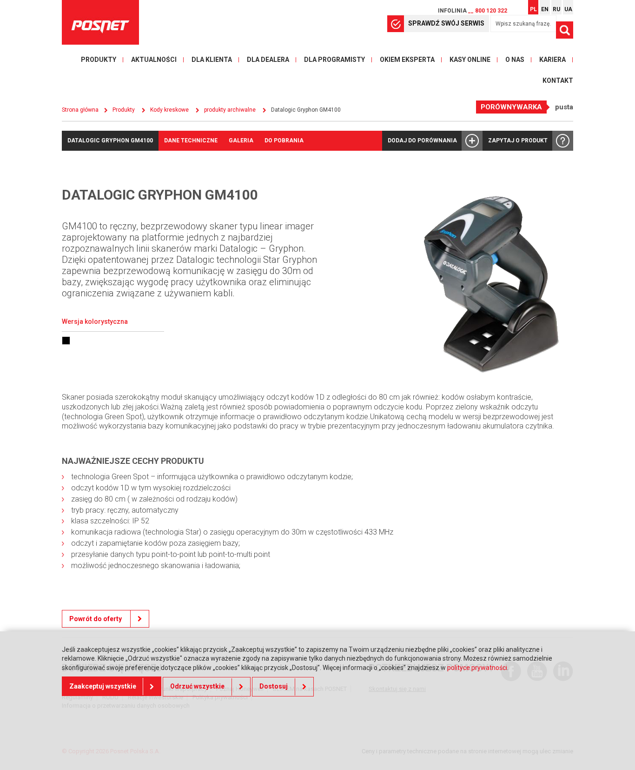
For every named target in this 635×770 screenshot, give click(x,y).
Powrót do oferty (96, 619)
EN (545, 9)
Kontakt (557, 80)
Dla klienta (212, 59)
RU (556, 9)
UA (568, 9)
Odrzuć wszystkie (197, 686)
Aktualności (154, 59)
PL (533, 9)
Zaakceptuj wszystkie (102, 686)
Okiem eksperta (407, 59)
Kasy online (470, 59)
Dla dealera (268, 59)
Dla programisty (334, 59)
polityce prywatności (477, 667)
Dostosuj (273, 686)
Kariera (552, 59)
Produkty (98, 59)
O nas (514, 59)
